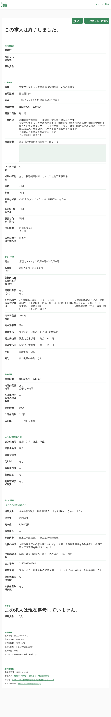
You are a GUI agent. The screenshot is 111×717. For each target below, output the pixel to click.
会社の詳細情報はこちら (16, 505)
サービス (99, 4)
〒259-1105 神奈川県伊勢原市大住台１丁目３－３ (33, 680)
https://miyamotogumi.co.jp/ (29, 683)
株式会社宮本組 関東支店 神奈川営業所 (32, 676)
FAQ (107, 4)
